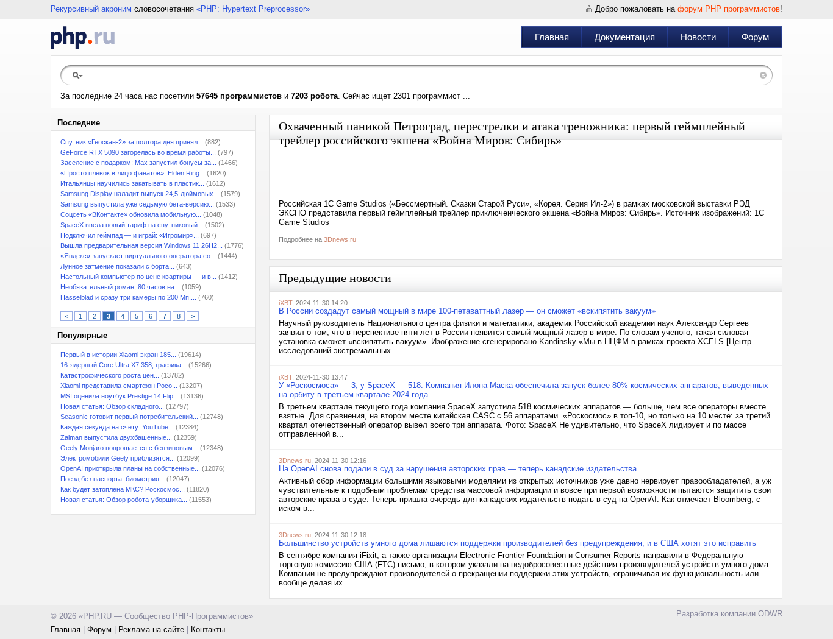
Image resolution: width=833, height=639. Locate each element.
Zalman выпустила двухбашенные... (116, 437)
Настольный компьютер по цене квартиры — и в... (138, 276)
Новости (698, 37)
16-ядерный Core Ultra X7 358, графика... (123, 365)
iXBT (285, 302)
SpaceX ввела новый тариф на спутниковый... (131, 224)
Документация (625, 37)
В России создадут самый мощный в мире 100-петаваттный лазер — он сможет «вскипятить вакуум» (467, 311)
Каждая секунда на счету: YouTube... (117, 427)
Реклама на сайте (151, 629)
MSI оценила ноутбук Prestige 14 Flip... (119, 396)
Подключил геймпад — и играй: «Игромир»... (129, 235)
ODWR (770, 613)
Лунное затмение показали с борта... (117, 266)
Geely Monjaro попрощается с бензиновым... (129, 447)
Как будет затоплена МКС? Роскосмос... (122, 489)
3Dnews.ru (340, 239)
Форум (755, 37)
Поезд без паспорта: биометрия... (112, 478)
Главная (552, 37)
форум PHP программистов (728, 8)
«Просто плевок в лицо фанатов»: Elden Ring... (132, 173)
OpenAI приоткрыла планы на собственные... (130, 468)
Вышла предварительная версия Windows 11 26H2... (141, 245)
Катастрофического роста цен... (109, 375)
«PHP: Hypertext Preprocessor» (253, 8)
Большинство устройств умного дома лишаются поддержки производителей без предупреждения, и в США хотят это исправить (517, 543)
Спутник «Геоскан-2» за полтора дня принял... (131, 142)
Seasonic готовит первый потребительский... (129, 416)
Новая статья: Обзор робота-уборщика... (123, 499)
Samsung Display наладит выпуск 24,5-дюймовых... (139, 193)
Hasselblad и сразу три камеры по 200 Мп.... (128, 297)
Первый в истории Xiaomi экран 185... (118, 354)
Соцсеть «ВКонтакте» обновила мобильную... (130, 214)
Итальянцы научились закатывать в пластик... (132, 183)
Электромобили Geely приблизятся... (117, 458)
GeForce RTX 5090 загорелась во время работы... (138, 152)
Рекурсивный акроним (91, 8)
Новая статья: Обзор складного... (112, 406)
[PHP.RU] (83, 37)
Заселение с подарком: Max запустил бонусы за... (138, 162)
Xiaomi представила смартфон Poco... (118, 385)
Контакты (208, 629)
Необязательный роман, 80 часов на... (120, 287)
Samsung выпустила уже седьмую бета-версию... (137, 204)
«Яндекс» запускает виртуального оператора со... (138, 255)
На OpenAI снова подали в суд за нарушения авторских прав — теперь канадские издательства (458, 468)
